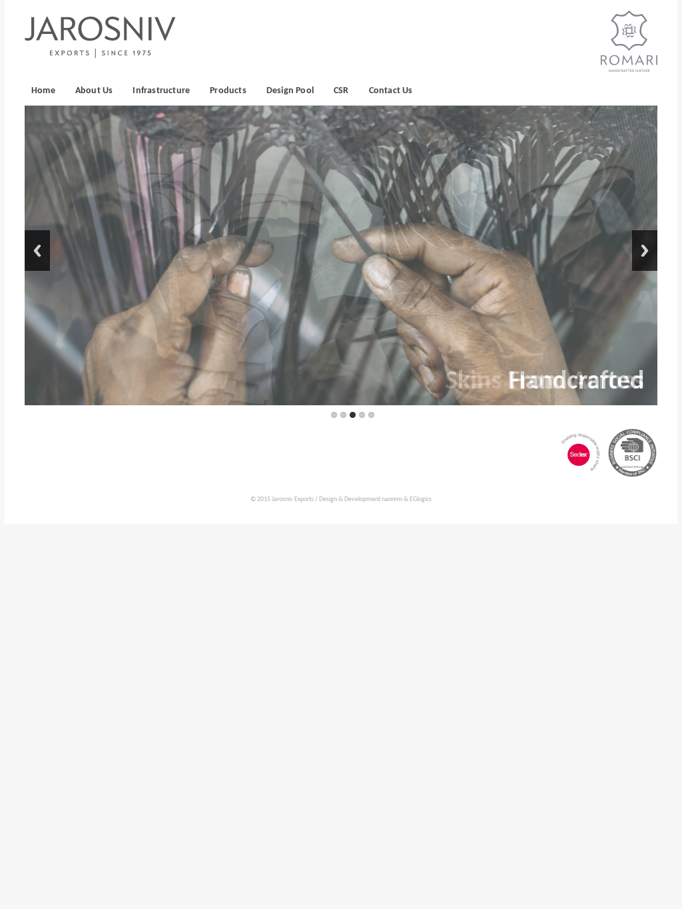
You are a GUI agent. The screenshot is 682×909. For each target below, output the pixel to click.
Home (43, 91)
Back (37, 250)
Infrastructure (161, 91)
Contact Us (391, 91)
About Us (94, 91)
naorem (392, 499)
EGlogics (421, 499)
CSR (341, 91)
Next (644, 250)
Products (228, 91)
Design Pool (290, 91)
